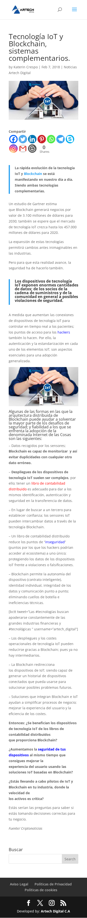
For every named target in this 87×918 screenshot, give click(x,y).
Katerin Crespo (26, 67)
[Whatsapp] (51, 139)
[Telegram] (60, 139)
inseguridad (55, 542)
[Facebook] (13, 139)
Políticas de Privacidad (53, 884)
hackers (64, 332)
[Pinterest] (41, 139)
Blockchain (33, 173)
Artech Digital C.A (55, 911)
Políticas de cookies (41, 890)
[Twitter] (23, 139)
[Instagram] (13, 148)
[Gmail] (23, 148)
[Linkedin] (32, 139)
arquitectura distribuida (30, 415)
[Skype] (70, 139)
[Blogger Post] (32, 148)
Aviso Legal (19, 884)
